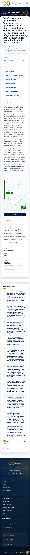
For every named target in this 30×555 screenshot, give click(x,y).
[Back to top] (27, 552)
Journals (4, 484)
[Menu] (27, 3)
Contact (4, 493)
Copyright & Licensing (7, 510)
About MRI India (6, 487)
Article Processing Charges (8, 507)
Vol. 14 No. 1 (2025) (13, 9)
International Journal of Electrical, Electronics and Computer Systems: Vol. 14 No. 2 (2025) (16, 315)
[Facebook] (9, 473)
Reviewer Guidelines (7, 521)
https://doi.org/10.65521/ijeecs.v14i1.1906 (14, 60)
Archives (7, 9)
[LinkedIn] (16, 473)
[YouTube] (20, 473)
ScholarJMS (22, 552)
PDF (16, 214)
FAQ (4, 513)
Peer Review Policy (7, 524)
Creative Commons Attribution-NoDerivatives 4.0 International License (13, 267)
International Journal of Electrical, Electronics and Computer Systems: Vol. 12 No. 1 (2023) (16, 300)
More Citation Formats (15, 242)
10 (7, 443)
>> (13, 443)
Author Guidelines (7, 504)
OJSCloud (17, 552)
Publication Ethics (6, 490)
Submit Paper (6, 501)
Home (2, 9)
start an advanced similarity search (17, 447)
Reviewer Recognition (7, 527)
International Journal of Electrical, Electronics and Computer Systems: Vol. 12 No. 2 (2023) (15, 359)
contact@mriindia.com (11, 535)
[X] (13, 473)
